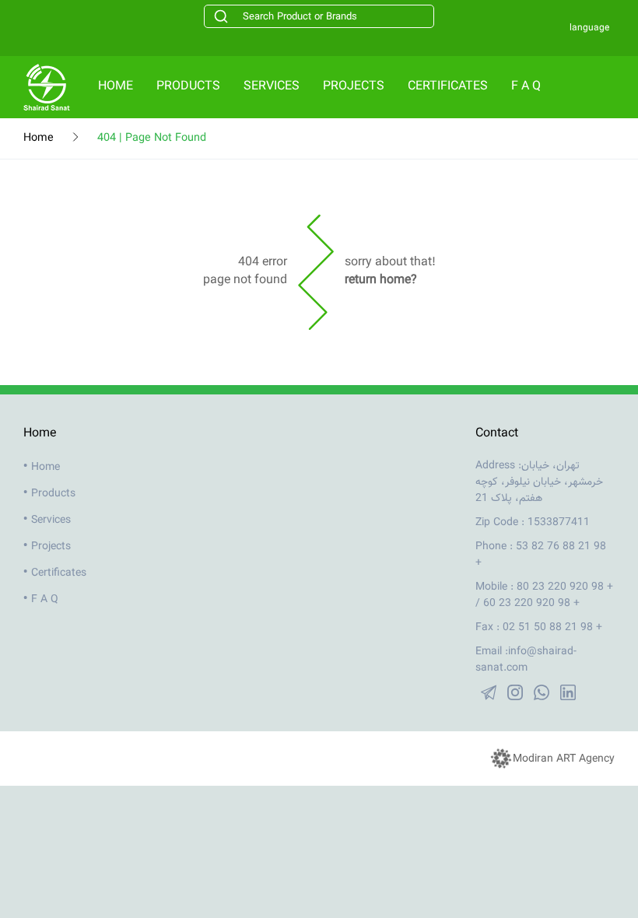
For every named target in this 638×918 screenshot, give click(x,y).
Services (272, 86)
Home (115, 86)
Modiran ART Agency (564, 759)
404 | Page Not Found (151, 138)
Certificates (448, 86)
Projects (353, 86)
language (589, 28)
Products (188, 86)
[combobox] (319, 16)
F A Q (526, 86)
